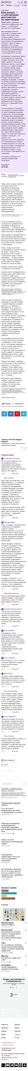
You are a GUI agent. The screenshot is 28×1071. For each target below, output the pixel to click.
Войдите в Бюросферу (7, 406)
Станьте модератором (11, 797)
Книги (3, 1038)
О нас (24, 5)
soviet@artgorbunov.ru (8, 1042)
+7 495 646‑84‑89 (7, 1045)
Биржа (3, 1031)
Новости (4, 1025)
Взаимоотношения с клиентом (8, 397)
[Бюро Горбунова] (6, 2)
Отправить (7, 784)
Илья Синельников (13, 174)
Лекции (9, 5)
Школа (17, 1025)
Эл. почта (4, 765)
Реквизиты (4, 1059)
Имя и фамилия (9, 760)
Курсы (17, 1028)
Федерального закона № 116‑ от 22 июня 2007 (12, 215)
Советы (17, 5)
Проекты (4, 1028)
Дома (3, 1034)
